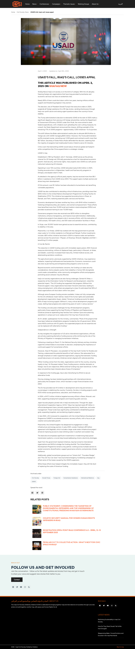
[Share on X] (37, 493)
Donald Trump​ (46, 478)
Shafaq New (58, 86)
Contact (17, 580)
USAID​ (34, 481)
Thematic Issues (69, 4)
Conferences (44, 4)
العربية (120, 4)
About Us (95, 4)
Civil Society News (23, 12)
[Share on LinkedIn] (42, 493)
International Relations (87, 478)
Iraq (98, 478)
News (34, 4)
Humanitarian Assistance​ (70, 478)
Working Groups (83, 4)
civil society (35, 478)
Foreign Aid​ (57, 478)
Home (27, 4)
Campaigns (56, 4)
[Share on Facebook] (32, 493)
